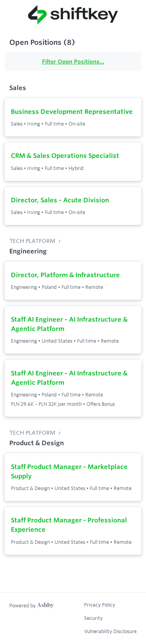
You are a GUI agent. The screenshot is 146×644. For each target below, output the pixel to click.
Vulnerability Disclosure (110, 631)
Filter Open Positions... (73, 61)
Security (93, 618)
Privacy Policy (99, 605)
